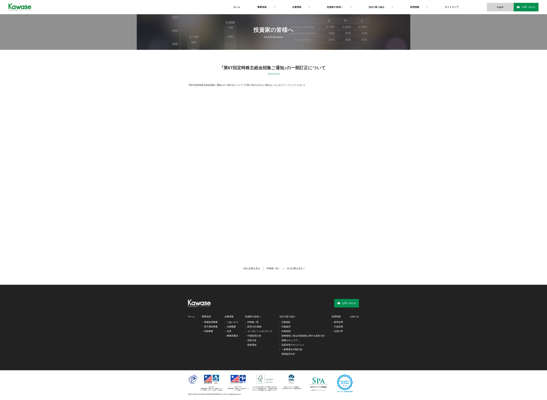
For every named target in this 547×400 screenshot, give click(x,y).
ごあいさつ (232, 322)
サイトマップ (452, 7)
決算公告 (251, 340)
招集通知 (251, 345)
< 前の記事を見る (251, 268)
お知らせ (354, 316)
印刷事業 (208, 331)
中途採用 (338, 326)
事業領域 (262, 7)
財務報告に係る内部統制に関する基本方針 (303, 336)
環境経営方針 (288, 354)
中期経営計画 (254, 336)
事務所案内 (232, 336)
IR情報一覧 (253, 322)
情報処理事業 (211, 322)
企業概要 (231, 326)
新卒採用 (338, 322)
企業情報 (296, 7)
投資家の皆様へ (335, 7)
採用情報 (414, 7)
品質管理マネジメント (292, 345)
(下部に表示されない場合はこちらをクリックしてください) (274, 85)
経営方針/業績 (254, 326)
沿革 (229, 331)
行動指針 (286, 322)
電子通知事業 (211, 326)
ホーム (236, 7)
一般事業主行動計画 (291, 349)
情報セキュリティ (290, 340)
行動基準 (286, 326)
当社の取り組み (376, 7)
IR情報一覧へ (273, 268)
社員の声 (338, 331)
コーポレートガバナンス (259, 331)
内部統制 (286, 331)
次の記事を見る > (296, 268)
